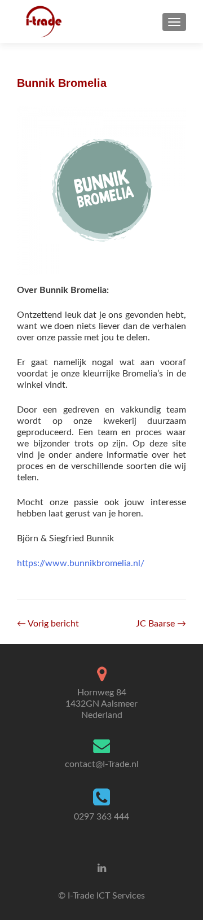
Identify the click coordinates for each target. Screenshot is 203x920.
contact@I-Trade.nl (102, 764)
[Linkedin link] (102, 868)
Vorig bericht (48, 623)
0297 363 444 (101, 816)
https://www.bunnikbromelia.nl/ (80, 563)
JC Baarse (161, 623)
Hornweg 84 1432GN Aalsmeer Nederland (101, 704)
